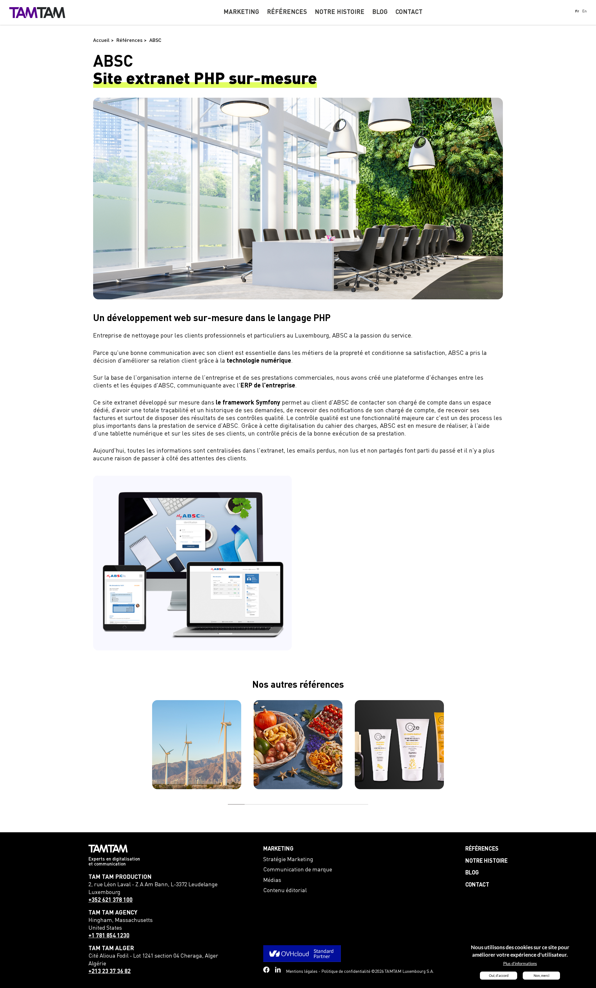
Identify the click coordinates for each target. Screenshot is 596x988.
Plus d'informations (520, 963)
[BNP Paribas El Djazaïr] (196, 744)
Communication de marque (297, 870)
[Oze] (399, 744)
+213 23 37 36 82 (109, 971)
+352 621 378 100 (110, 900)
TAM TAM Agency (113, 913)
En (584, 11)
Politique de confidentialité (345, 971)
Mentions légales (302, 971)
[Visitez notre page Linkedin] (278, 970)
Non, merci (541, 975)
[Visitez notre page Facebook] (266, 970)
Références (482, 849)
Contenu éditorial (285, 890)
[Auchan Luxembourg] (298, 744)
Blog (472, 873)
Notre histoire (486, 861)
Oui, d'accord (498, 975)
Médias (272, 880)
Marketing (278, 849)
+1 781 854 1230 (108, 936)
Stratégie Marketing (288, 859)
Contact (477, 885)
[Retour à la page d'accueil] (37, 12)
